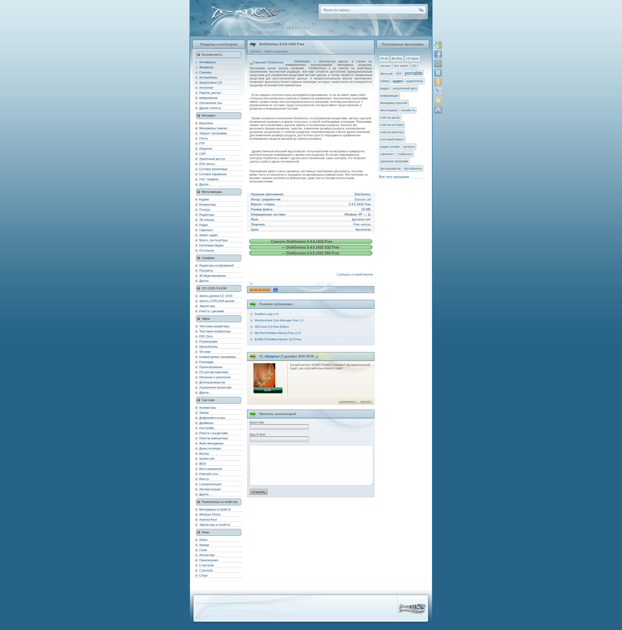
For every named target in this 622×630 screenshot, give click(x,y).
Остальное (206, 250)
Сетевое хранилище (213, 169)
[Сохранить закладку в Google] (438, 45)
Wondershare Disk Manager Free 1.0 (279, 320)
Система (255, 51)
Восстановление (210, 469)
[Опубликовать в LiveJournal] (438, 91)
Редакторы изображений (216, 265)
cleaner (385, 66)
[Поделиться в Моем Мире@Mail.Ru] (438, 63)
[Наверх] (438, 109)
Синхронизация (210, 484)
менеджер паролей (393, 103)
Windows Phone (210, 514)
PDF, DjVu (206, 336)
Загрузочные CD (210, 82)
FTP (202, 143)
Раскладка (206, 362)
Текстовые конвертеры (215, 331)
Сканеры (205, 72)
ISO (414, 66)
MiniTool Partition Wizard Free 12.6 (278, 333)
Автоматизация (210, 489)
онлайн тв (408, 110)
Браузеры (206, 123)
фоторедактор (390, 168)
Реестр (204, 479)
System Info (207, 458)
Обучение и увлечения (215, 377)
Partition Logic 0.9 (266, 314)
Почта (203, 138)
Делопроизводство (212, 382)
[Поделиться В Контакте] (438, 73)
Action (203, 540)
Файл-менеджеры (211, 443)
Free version (362, 224)
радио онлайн (390, 146)
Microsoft (386, 74)
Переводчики (208, 341)
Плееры (204, 209)
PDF (399, 74)
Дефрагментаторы (212, 418)
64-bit (384, 58)
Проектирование (211, 367)
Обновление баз (210, 103)
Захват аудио (208, 235)
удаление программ (394, 161)
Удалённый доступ (212, 159)
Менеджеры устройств (215, 509)
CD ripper (412, 58)
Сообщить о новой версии (355, 274)
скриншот (387, 154)
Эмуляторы (207, 306)
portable (414, 73)
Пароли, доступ (210, 93)
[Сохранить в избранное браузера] (438, 100)
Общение (205, 148)
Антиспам (206, 87)
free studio (401, 66)
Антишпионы (208, 77)
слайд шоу (404, 154)
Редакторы (206, 214)
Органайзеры (208, 346)
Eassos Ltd (363, 199)
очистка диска (390, 117)
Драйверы (206, 423)
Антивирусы (207, 62)
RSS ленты (207, 164)
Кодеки (204, 199)
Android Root (208, 519)
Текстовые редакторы (214, 326)
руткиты (409, 146)
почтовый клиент (392, 139)
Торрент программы (213, 133)
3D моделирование (212, 275)
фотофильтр (413, 168)
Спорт (203, 575)
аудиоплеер (414, 81)
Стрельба (206, 570)
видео (384, 88)
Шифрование (208, 98)
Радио (203, 225)
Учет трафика (208, 179)
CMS (202, 153)
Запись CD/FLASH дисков (216, 301)
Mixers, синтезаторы (213, 240)
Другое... (205, 184)
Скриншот (206, 230)
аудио (398, 81)
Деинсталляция (210, 448)
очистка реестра (391, 132)
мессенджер (388, 110)
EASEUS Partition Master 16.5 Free (278, 339)
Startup (204, 412)
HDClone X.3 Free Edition (272, 326)
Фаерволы (206, 67)
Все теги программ (394, 177)
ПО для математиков (213, 372)
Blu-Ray (397, 58)
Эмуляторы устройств (214, 524)
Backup (204, 453)
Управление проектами (215, 387)
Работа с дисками (211, 311)
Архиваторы (207, 407)
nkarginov (272, 356)
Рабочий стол (208, 474)
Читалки (205, 352)
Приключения (208, 560)
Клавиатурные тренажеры (217, 357)
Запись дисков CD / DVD (216, 296)
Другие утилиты (210, 108)
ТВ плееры (206, 220)
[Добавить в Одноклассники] (438, 82)
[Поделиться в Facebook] (438, 54)
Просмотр (206, 270)
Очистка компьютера (213, 438)
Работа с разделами (213, 433)
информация (389, 95)
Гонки (203, 550)
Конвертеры (207, 204)
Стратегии (206, 565)
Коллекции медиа (211, 245)
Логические (207, 555)
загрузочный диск (404, 88)
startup (384, 81)
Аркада (204, 545)
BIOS (202, 464)
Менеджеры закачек (213, 128)
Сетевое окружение (213, 174)
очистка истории (391, 125)
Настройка (206, 428)
